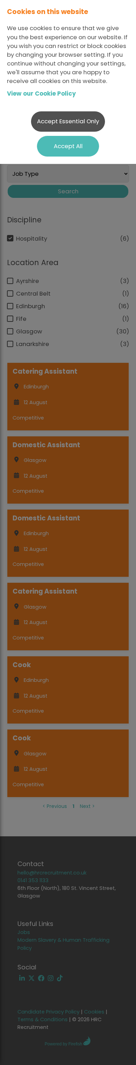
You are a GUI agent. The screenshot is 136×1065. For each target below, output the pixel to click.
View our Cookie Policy (41, 93)
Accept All (68, 146)
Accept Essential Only (68, 121)
